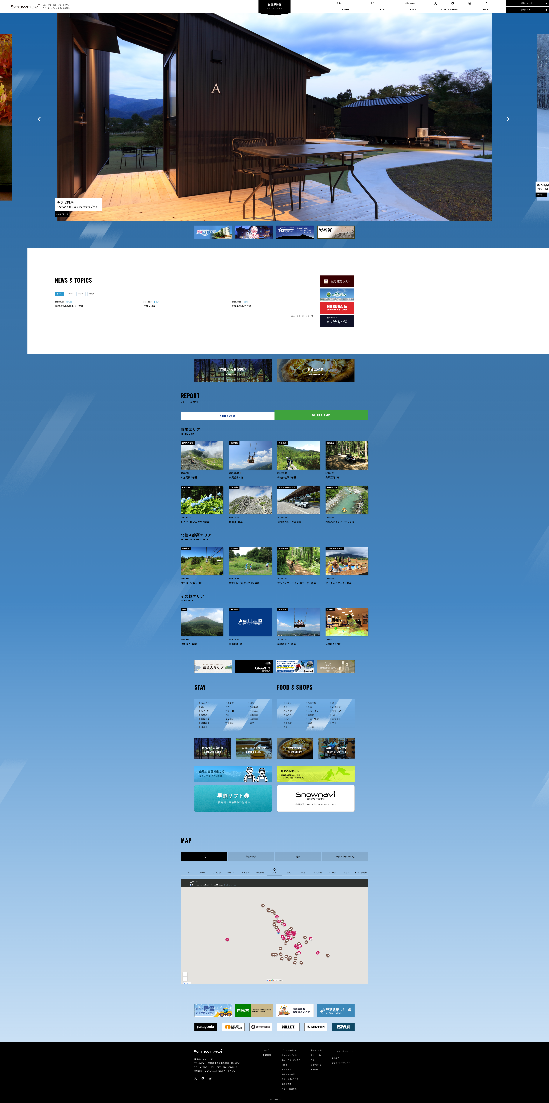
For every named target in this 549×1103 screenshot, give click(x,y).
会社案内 (335, 1058)
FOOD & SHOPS (449, 9)
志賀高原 (254, 715)
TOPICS (380, 9)
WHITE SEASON (227, 415)
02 (447, 201)
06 (474, 201)
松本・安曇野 (314, 719)
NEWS (70, 293)
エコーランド (314, 711)
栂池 (252, 703)
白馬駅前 (254, 707)
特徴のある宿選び (289, 1074)
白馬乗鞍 (229, 703)
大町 (227, 715)
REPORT (346, 9)
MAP (485, 9)
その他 (311, 727)
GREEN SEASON (321, 415)
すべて (59, 293)
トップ (266, 1050)
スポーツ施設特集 (289, 1089)
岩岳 (203, 707)
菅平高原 (229, 723)
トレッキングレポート (291, 1055)
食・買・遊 (286, 1070)
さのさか (254, 711)
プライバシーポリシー (341, 1063)
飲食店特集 (286, 1084)
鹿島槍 (204, 715)
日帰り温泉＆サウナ (290, 1079)
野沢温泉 (205, 719)
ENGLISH (267, 1055)
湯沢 (252, 723)
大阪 (286, 727)
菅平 (334, 723)
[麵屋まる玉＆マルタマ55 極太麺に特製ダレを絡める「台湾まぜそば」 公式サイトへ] (274, 218)
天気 (339, 3)
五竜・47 (229, 711)
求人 (372, 3)
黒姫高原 (205, 723)
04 (460, 201)
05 (467, 201)
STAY (413, 9)
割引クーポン (526, 10)
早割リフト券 (526, 3)
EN (487, 3)
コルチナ (205, 703)
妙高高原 (254, 719)
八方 (227, 707)
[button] (39, 119)
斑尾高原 (229, 719)
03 (453, 201)
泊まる (80, 293)
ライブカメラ (316, 1065)
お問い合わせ (410, 3)
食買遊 (91, 293)
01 (440, 201)
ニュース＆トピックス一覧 (302, 316)
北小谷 (287, 719)
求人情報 (314, 1070)
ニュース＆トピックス (291, 1060)
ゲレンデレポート (289, 1050)
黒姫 (310, 723)
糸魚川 (204, 727)
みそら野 (205, 711)
